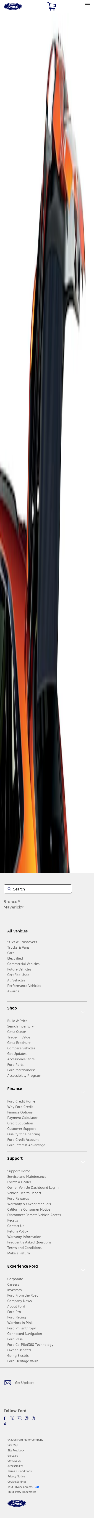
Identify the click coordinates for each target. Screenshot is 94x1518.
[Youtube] (19, 1418)
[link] (13, 1445)
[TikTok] (5, 1423)
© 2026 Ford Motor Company (25, 1439)
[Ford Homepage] (17, 1506)
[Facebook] (5, 1418)
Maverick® (14, 907)
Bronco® (12, 901)
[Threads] (33, 1418)
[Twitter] (12, 1418)
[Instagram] (27, 1418)
